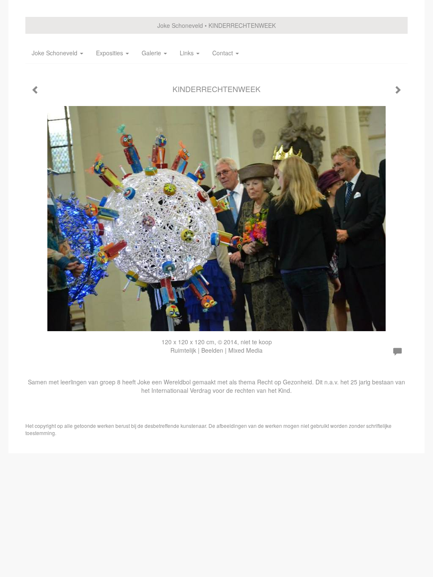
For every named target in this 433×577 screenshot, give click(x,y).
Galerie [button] (152, 53)
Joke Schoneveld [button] (55, 53)
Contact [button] (223, 53)
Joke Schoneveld (180, 25)
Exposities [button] (110, 53)
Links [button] (187, 53)
